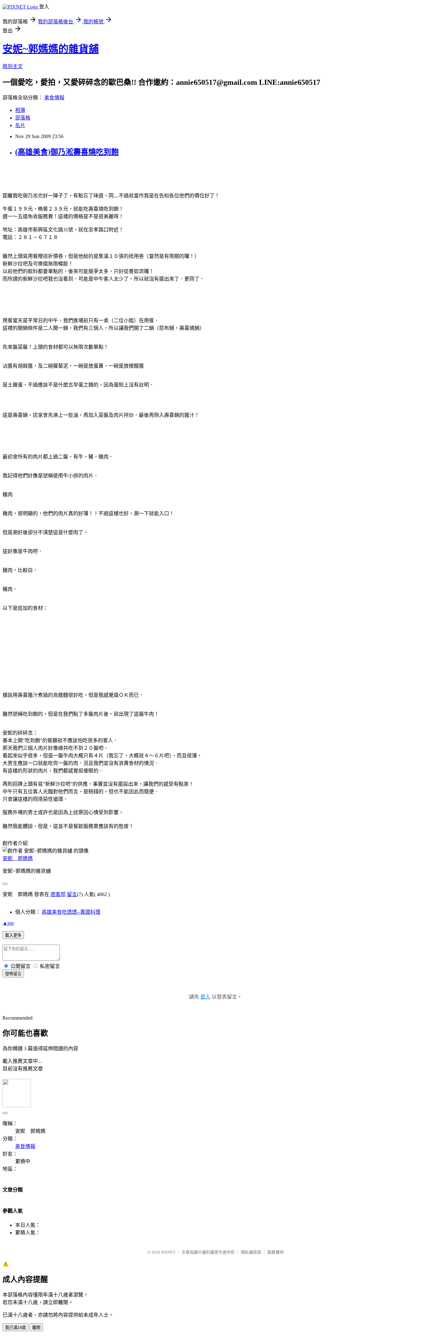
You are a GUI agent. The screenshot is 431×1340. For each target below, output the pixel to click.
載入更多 (13, 935)
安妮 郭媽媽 (18, 858)
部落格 (22, 117)
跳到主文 (13, 66)
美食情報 (54, 97)
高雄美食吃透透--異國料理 (71, 912)
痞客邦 (58, 894)
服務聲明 (275, 1252)
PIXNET (168, 1252)
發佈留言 (13, 973)
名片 (20, 125)
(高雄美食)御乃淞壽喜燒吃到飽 (67, 152)
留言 (72, 894)
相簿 (20, 110)
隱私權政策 (251, 1252)
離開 (36, 1327)
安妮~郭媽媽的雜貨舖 (51, 49)
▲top (8, 923)
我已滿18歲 (15, 1327)
